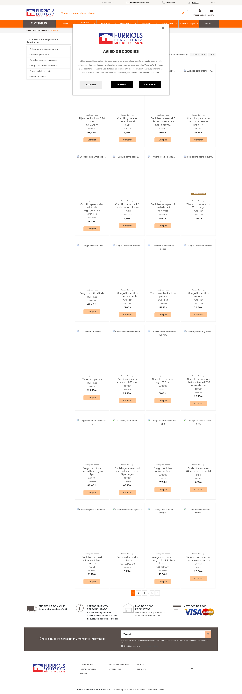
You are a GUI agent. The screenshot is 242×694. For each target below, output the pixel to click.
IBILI (198, 475)
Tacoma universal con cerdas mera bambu (198, 559)
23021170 (198, 567)
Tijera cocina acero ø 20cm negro (198, 206)
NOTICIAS (141, 665)
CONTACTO (141, 669)
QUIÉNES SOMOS (86, 665)
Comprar (92, 140)
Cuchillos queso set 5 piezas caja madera (163, 120)
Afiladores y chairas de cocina (44, 49)
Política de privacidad (149, 646)
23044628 (127, 215)
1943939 (92, 129)
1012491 (127, 482)
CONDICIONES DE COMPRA (119, 665)
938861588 (170, 3)
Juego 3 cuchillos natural (198, 295)
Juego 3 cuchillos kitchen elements (127, 295)
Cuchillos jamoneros (39, 54)
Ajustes (90, 84)
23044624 (163, 215)
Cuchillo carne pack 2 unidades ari (163, 206)
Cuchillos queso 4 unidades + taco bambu (92, 560)
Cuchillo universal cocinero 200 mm (127, 381)
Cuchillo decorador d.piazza (127, 559)
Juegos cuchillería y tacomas (44, 65)
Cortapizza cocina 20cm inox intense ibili (198, 470)
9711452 (127, 129)
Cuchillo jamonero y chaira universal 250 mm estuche (198, 382)
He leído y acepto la (141, 646)
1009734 (163, 478)
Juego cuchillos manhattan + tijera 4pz (92, 471)
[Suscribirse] (208, 634)
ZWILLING (198, 211)
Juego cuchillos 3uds (92, 293)
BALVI (92, 567)
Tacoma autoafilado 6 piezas (163, 295)
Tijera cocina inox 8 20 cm (92, 120)
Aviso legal (120, 689)
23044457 (92, 386)
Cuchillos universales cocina (43, 60)
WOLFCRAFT (162, 567)
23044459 (163, 304)
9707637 (163, 389)
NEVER (127, 211)
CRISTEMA (163, 211)
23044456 (92, 301)
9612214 (127, 567)
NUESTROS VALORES (88, 669)
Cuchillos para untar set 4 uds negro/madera (91, 207)
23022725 (163, 570)
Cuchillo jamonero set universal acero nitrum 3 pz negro (127, 471)
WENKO (198, 564)
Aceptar (122, 84)
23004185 (92, 218)
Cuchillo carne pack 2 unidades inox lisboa (127, 206)
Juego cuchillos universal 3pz (163, 470)
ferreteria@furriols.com (139, 3)
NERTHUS (198, 125)
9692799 (198, 129)
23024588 (92, 482)
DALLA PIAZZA (163, 125)
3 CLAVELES (92, 125)
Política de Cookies (151, 73)
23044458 (198, 304)
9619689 (91, 570)
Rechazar (150, 84)
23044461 (127, 304)
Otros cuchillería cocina (41, 71)
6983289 (127, 389)
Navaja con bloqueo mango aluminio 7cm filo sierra (163, 560)
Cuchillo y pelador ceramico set (127, 120)
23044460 (198, 215)
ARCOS (127, 386)
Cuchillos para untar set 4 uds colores (198, 120)
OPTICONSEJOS (115, 669)
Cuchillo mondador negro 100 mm (163, 381)
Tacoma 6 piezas (92, 379)
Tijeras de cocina (38, 76)
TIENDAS (83, 673)
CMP (127, 125)
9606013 (163, 129)
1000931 (198, 478)
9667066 (198, 392)
